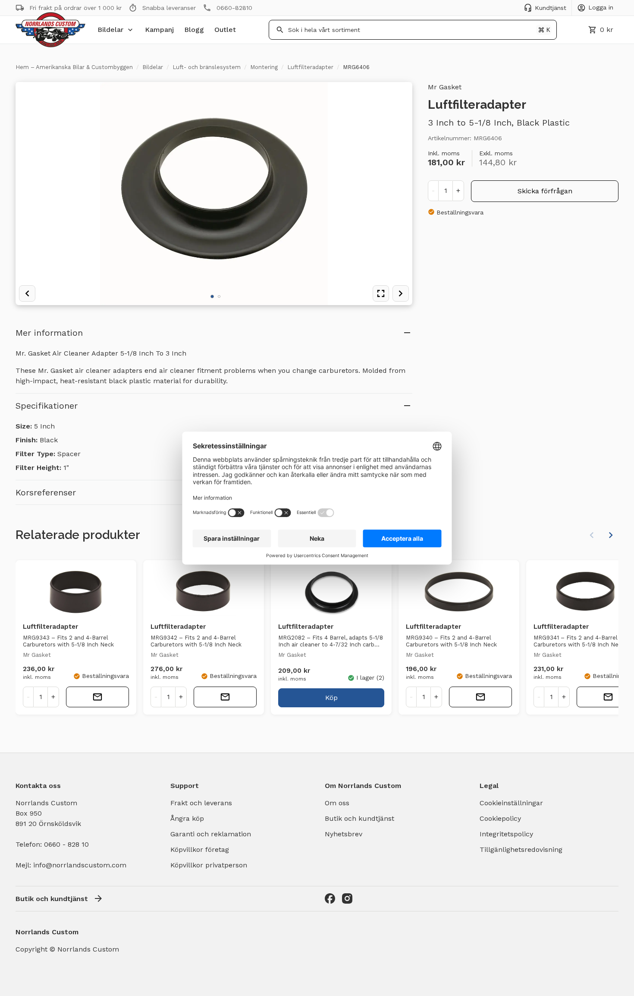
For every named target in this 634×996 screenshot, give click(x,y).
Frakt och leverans (201, 803)
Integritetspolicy (506, 834)
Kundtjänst (550, 7)
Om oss (337, 803)
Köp (331, 697)
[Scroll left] (591, 535)
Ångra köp (187, 818)
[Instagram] (347, 898)
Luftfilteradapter (310, 67)
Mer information (49, 333)
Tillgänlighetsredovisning (521, 849)
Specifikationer (47, 405)
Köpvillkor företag (199, 849)
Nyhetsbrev (343, 834)
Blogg (194, 29)
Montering (264, 67)
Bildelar (110, 29)
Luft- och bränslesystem (207, 67)
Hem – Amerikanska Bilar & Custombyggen (74, 67)
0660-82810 (234, 7)
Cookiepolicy (500, 818)
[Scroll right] (610, 535)
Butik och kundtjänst (359, 818)
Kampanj (159, 29)
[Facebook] (330, 898)
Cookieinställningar (511, 803)
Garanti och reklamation (210, 834)
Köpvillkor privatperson (208, 865)
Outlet (225, 29)
